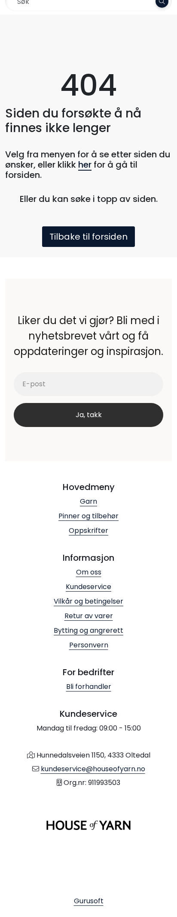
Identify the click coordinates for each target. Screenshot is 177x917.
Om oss (88, 572)
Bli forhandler (88, 687)
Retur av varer (88, 616)
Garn (88, 501)
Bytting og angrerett (88, 630)
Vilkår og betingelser (88, 601)
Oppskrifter (88, 530)
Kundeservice (88, 587)
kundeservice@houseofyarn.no (93, 769)
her (85, 165)
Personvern (88, 645)
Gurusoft (89, 901)
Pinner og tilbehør (88, 516)
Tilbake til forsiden (88, 237)
